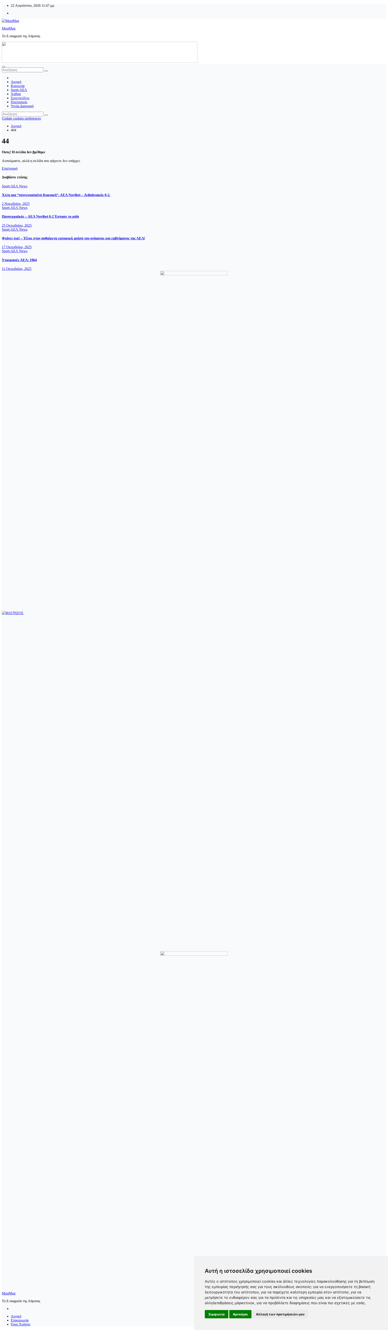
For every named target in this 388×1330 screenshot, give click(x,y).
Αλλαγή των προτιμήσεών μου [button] (280, 1314)
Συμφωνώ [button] (216, 1314)
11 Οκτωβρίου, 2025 (16, 269)
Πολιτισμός (19, 102)
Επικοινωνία (20, 1320)
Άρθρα (16, 94)
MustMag (8, 28)
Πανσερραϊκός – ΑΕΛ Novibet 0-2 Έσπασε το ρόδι (40, 216)
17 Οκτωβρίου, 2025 (17, 247)
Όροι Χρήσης (20, 1324)
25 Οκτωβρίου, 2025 (17, 225)
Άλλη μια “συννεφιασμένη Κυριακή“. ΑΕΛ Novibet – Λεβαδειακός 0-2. (56, 195)
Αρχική (16, 82)
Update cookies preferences (21, 118)
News (23, 186)
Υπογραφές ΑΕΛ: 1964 (19, 260)
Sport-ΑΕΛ (19, 90)
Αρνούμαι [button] (240, 1314)
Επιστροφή (10, 168)
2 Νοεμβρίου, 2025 (16, 204)
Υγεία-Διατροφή (22, 106)
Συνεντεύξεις (20, 98)
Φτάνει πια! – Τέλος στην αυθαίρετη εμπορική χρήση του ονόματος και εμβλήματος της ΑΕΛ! (73, 238)
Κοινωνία (17, 86)
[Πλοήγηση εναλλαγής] (3, 66)
